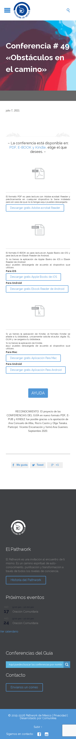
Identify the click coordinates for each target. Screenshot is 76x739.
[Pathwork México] (40, 10)
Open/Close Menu (7, 10)
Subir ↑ (38, 726)
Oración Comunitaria (25, 611)
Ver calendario (9, 631)
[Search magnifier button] (67, 664)
